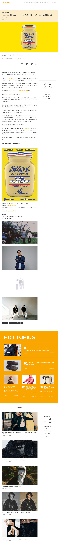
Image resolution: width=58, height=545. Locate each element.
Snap (42, 2)
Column (36, 2)
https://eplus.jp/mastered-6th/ (9, 210)
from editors (7, 12)
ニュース (4, 435)
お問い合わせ (47, 94)
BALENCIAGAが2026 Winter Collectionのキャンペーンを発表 (14, 539)
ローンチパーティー (13, 78)
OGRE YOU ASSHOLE (23, 90)
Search (54, 2)
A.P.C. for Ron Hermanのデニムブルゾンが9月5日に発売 (13, 460)
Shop (46, 2)
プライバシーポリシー (47, 96)
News (26, 2)
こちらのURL (27, 128)
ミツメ (10, 90)
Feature (30, 2)
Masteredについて (47, 92)
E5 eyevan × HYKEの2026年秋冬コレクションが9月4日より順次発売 (16, 512)
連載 (3, 12)
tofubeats (15, 90)
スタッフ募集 (47, 98)
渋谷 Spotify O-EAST (11, 205)
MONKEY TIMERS (8, 94)
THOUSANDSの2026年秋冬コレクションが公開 (11, 486)
